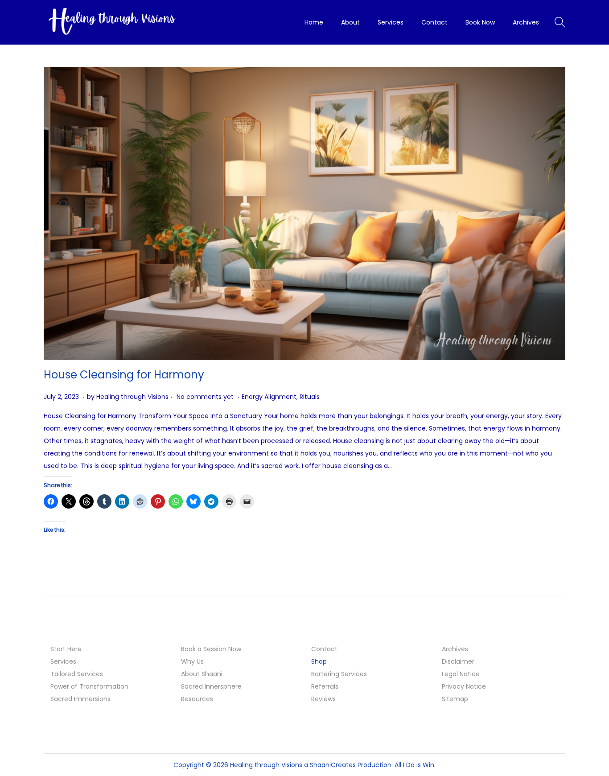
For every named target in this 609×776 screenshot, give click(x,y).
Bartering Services (339, 673)
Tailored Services (76, 673)
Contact (324, 649)
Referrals (324, 686)
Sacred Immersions (80, 698)
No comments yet (205, 396)
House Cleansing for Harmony (124, 374)
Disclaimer (458, 661)
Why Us (192, 661)
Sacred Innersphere (211, 686)
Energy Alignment (269, 396)
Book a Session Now (211, 649)
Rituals (310, 396)
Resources (197, 698)
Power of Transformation (89, 686)
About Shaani (201, 673)
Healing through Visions (132, 396)
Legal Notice (461, 673)
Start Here (66, 649)
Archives (455, 649)
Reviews (323, 698)
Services (63, 661)
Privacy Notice (464, 686)
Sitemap (455, 698)
